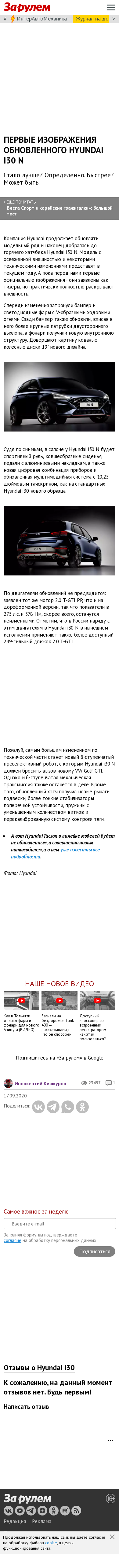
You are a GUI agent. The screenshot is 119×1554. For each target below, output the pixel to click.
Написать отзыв (26, 1406)
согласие (12, 1240)
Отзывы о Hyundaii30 (39, 1367)
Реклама (41, 1521)
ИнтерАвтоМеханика (42, 18)
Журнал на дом (94, 18)
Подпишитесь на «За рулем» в (59, 1058)
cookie (51, 1542)
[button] (113, 1537)
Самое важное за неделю (36, 1211)
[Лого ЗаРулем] (27, 7)
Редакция (15, 1521)
